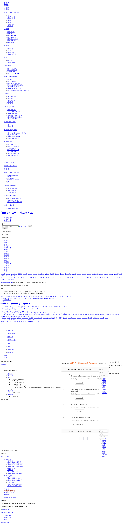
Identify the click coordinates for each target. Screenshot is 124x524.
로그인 (6, 4)
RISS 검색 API (11, 144)
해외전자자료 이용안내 (11, 195)
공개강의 (10, 26)
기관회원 (10, 470)
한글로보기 (89, 369)
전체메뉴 (6, 9)
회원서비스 (7, 45)
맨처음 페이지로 (81, 438)
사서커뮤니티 (11, 468)
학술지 (9, 20)
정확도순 (101, 369)
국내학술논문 (11, 17)
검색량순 (10, 374)
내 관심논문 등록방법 (13, 83)
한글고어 (6, 246)
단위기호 (6, 265)
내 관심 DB (10, 42)
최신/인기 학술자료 (10, 122)
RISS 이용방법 (11, 68)
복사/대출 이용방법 (13, 86)
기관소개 (6, 494)
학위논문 (10, 15)
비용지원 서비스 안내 (13, 135)
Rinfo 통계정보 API (13, 150)
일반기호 (6, 267)
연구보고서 (10, 24)
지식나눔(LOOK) (12, 471)
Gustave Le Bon (17, 384)
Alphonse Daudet (18, 382)
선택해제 (3, 364)
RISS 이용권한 (11, 81)
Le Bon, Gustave (17, 381)
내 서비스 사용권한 (13, 40)
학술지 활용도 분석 (13, 113)
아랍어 (6, 271)
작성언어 (10, 391)
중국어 (6, 244)
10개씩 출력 (102, 437)
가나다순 (10, 375)
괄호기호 (6, 255)
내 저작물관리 (11, 37)
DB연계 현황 (11, 71)
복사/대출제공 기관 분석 (14, 115)
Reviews (9, 181)
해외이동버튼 (5, 522)
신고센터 (10, 103)
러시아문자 (7, 263)
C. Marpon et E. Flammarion (88, 379)
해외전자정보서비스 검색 (11, 172)
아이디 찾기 (11, 52)
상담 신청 (10, 98)
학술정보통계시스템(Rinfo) (15, 463)
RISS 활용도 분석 (9, 106)
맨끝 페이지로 (89, 438)
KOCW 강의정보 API (13, 146)
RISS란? (9, 79)
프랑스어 (6, 249)
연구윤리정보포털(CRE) (14, 484)
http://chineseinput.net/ (7, 282)
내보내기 (73, 369)
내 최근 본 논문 (12, 35)
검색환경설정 (11, 62)
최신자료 (10, 125)
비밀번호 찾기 (11, 54)
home (5, 355)
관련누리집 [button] (7, 459)
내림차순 (101, 372)
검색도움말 (7, 219)
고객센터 (6, 7)
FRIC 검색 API (11, 151)
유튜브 (6, 519)
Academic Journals (12, 175)
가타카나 (6, 242)
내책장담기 (81, 369)
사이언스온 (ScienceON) (14, 486)
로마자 (6, 269)
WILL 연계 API (11, 148)
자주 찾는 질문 (11, 96)
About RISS (7, 65)
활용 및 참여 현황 (12, 155)
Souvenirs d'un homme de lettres (80, 417)
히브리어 (6, 253)
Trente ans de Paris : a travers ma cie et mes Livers (85, 376)
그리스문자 (7, 247)
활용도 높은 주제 (12, 118)
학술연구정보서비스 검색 (11, 12)
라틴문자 (6, 262)
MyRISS (6, 5)
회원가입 (6, 2)
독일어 (6, 251)
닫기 (2, 323)
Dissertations (10, 178)
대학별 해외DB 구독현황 (14, 202)
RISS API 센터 (8, 141)
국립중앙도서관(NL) (13, 480)
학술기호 (6, 256)
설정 (5, 57)
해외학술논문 (11, 19)
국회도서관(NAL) (12, 482)
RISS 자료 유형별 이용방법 (15, 85)
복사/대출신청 (79, 383)
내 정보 (9, 60)
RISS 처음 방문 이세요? (11, 76)
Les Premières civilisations (79, 404)
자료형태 (10, 394)
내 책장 (9, 33)
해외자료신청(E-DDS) (10, 130)
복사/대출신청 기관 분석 (14, 117)
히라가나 (6, 240)
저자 (8, 377)
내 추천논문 (11, 32)
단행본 (9, 22)
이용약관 (6, 489)
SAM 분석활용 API (13, 153)
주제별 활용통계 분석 (13, 111)
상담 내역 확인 (11, 100)
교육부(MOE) (11, 477)
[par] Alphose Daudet (19, 386)
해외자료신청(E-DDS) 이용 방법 (16, 133)
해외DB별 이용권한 (13, 200)
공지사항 (6, 169)
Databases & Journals (10, 185)
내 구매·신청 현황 (12, 39)
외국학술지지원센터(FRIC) (15, 464)
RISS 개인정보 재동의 (10, 166)
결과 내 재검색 (7, 231)
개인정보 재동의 (9, 492)
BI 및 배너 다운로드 (13, 73)
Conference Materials (13, 179)
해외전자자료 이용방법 (14, 88)
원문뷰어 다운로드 (9, 162)
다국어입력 (7, 221)
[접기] (109, 370)
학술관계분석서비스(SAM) (15, 466)
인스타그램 (7, 517)
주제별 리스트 (11, 192)
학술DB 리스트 (11, 190)
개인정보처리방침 (9, 490)
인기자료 (10, 126)
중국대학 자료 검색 (13, 138)
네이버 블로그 (8, 515)
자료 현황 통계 (11, 110)
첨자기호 (6, 260)
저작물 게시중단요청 (10, 497)
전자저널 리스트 (12, 188)
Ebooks (9, 176)
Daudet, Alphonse (18, 379)
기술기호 (6, 258)
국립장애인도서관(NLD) (14, 479)
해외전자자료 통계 (9, 205)
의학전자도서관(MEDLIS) (15, 473)
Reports (9, 182)
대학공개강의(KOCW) (14, 461)
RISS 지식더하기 (12, 70)
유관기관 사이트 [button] (9, 475)
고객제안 (10, 102)
